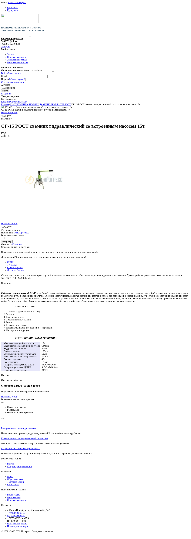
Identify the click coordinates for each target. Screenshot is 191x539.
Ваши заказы (13, 494)
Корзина (5, 101)
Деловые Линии (15, 270)
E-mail (4, 76)
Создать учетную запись (13, 82)
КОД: (4, 133)
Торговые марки (15, 482)
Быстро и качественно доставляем (18, 428)
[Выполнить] (53, 71)
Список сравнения (16, 57)
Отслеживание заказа (12, 70)
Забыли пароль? (17, 79)
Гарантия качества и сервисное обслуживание (24, 438)
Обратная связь (15, 479)
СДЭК (10, 262)
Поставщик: (7, 232)
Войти (4, 73)
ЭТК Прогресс (21, 232)
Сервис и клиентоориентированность (20, 448)
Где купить (12, 10)
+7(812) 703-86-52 (16, 515)
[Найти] (30, 36)
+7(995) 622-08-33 (16, 513)
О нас (10, 476)
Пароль (5, 79)
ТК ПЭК (11, 265)
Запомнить (9, 88)
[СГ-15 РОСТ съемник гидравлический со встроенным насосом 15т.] (43, 221)
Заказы (10, 54)
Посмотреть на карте (17, 526)
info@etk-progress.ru (12, 38)
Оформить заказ (18, 101)
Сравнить (17, 244)
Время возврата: (9, 235)
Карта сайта (13, 484)
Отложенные (13, 497)
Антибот (5, 85)
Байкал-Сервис (15, 267)
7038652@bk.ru (9, 41)
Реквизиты (12, 7)
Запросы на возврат (17, 59)
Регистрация (14, 73)
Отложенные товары (17, 62)
